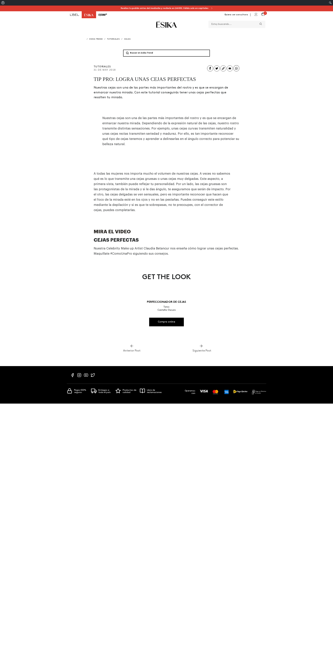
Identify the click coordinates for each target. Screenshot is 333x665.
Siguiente (201, 350)
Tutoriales (113, 39)
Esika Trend (96, 39)
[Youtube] (86, 377)
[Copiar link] (223, 71)
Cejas (127, 39)
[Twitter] (93, 377)
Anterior (131, 350)
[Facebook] (72, 377)
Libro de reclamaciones (154, 391)
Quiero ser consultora (236, 15)
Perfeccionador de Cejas (166, 302)
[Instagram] (79, 377)
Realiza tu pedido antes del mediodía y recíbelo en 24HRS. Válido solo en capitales (165, 8)
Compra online (166, 322)
